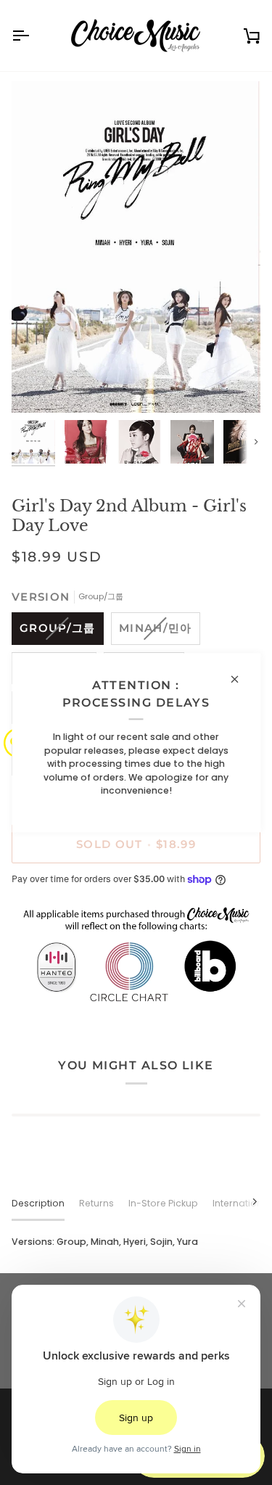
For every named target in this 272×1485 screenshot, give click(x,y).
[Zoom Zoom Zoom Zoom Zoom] (136, 246)
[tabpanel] (136, 1242)
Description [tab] (38, 1203)
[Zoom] (38, 385)
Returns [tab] (96, 1203)
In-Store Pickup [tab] (163, 1203)
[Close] (240, 679)
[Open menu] (33, 35)
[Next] (245, 1201)
